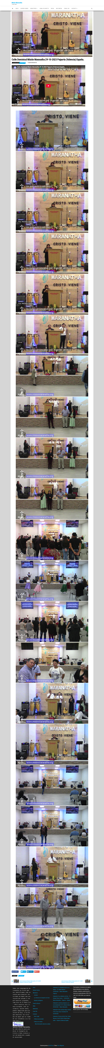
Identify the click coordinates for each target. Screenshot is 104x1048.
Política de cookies (38, 1021)
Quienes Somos (24, 8)
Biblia (52, 8)
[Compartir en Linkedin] (30, 971)
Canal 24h (66, 8)
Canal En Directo (44, 8)
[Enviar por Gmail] (37, 971)
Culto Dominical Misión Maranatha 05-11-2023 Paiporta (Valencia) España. (71, 981)
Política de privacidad (39, 1019)
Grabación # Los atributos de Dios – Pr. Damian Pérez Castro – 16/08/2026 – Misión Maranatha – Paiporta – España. (62, 998)
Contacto (74, 8)
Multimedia (59, 8)
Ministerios (33, 8)
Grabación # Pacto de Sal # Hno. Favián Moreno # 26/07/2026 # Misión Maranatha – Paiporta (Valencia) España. (62, 1018)
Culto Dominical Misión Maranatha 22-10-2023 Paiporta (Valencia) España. (30, 981)
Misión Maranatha (17, 3)
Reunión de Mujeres (38, 1000)
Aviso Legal (36, 1016)
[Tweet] (23, 971)
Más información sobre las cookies (42, 1024)
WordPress (51, 1045)
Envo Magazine (60, 1045)
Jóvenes (36, 995)
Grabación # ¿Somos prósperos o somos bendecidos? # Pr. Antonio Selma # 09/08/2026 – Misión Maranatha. (62, 1005)
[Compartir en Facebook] (15, 971)
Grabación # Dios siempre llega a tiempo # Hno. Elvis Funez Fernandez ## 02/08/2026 (62, 1011)
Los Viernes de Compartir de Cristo (42, 997)
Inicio (17, 8)
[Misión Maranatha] (13, 8)
